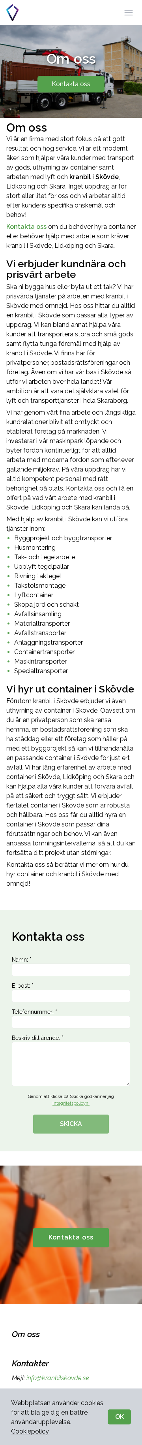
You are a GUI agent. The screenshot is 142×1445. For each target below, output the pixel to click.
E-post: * (23, 986)
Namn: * (22, 959)
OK (119, 1416)
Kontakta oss (71, 84)
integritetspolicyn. (71, 1103)
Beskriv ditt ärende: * (38, 1038)
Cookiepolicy (30, 1431)
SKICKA (71, 1124)
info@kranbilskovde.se (57, 1378)
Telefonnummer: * (34, 1012)
